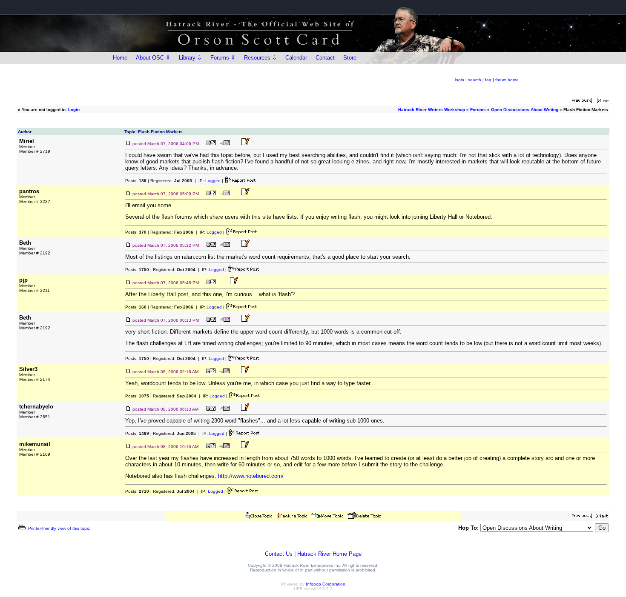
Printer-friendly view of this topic (58, 528)
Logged (213, 180)
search (474, 79)
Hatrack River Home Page (329, 554)
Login (74, 109)
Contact (325, 57)
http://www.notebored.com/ (251, 476)
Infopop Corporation (325, 584)
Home (120, 57)
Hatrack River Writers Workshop (431, 109)
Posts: (135, 180)
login (459, 79)
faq (488, 79)
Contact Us (279, 554)
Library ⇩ (190, 57)
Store (349, 57)
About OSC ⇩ (153, 57)
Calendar (296, 57)
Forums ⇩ (222, 57)
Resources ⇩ (260, 57)
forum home (507, 79)
